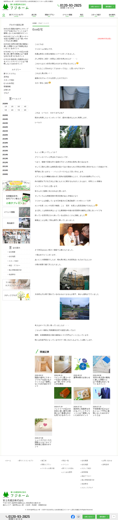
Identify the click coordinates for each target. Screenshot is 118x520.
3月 (19, 106)
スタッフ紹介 (93, 15)
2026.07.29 (62, 411)
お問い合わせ (107, 460)
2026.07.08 (43, 442)
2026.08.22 (43, 380)
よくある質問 (67, 472)
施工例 (34, 15)
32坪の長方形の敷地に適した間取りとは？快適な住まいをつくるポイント (16, 46)
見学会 (6, 77)
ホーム (4, 15)
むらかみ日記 (9, 83)
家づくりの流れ (68, 468)
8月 (25, 110)
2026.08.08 (101, 379)
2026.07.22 (82, 411)
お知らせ (7, 90)
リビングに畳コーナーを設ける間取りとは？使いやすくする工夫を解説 (16, 38)
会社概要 (12, 252)
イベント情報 (66, 15)
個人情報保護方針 (15, 270)
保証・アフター (14, 265)
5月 (6, 110)
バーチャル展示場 (47, 468)
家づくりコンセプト (17, 15)
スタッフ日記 (9, 80)
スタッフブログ (87, 488)
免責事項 (12, 274)
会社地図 (12, 256)
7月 (19, 110)
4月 (25, 106)
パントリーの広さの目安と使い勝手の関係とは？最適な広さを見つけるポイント (16, 54)
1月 (6, 106)
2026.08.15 (62, 379)
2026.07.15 (101, 411)
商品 (80, 15)
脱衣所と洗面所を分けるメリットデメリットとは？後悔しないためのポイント (16, 61)
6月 (12, 110)
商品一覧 (65, 460)
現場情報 (7, 86)
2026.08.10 (82, 376)
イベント (65, 464)
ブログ (12, 25)
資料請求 (105, 464)
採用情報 (85, 472)
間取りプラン (50, 15)
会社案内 (108, 15)
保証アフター (86, 476)
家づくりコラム (10, 73)
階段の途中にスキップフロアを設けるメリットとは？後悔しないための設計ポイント (16, 31)
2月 (12, 106)
